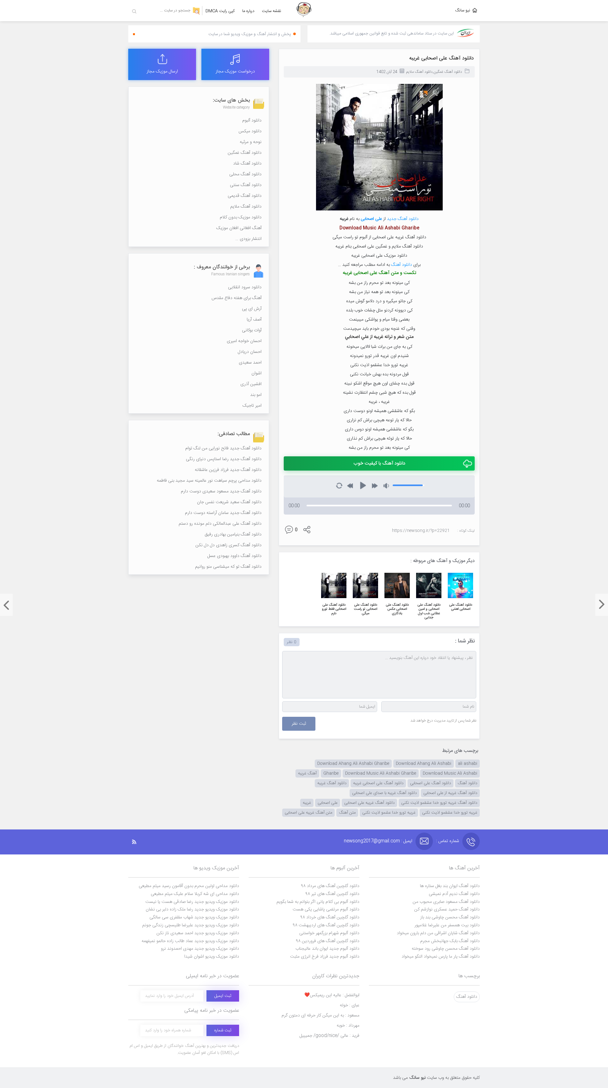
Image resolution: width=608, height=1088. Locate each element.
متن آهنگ (347, 812)
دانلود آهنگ (401, 265)
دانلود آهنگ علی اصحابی (430, 783)
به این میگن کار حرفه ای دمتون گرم (320, 1015)
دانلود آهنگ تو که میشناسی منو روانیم (228, 567)
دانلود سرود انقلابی (245, 287)
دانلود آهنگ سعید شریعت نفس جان (229, 502)
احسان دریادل (250, 352)
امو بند (256, 395)
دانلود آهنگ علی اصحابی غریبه (441, 58)
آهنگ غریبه (307, 773)
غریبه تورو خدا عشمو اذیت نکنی (388, 812)
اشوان (256, 373)
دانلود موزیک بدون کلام (241, 217)
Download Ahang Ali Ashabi (423, 763)
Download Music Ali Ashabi (450, 773)
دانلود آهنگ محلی (245, 174)
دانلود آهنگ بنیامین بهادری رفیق (233, 534)
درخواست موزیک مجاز (235, 71)
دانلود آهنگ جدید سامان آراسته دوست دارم (223, 513)
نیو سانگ (462, 10)
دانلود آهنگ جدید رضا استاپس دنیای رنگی (224, 459)
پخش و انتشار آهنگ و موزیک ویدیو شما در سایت (249, 34)
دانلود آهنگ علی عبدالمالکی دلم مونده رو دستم (220, 524)
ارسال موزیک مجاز (162, 71)
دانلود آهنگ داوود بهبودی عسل (234, 556)
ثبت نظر (299, 724)
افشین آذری (251, 384)
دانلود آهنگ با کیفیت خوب (379, 463)
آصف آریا (254, 319)
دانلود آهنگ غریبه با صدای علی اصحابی (384, 793)
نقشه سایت (271, 11)
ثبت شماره (222, 1030)
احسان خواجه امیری (244, 341)
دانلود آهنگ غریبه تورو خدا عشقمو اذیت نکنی (439, 802)
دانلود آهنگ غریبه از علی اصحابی (450, 793)
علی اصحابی (371, 219)
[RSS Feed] (137, 842)
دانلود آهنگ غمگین (448, 72)
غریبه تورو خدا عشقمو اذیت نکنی (449, 812)
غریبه (307, 802)
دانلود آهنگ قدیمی (245, 196)
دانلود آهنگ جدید (403, 219)
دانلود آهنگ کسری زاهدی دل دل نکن (228, 545)
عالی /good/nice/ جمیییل (329, 1036)
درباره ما (248, 11)
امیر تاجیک (252, 406)
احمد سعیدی (250, 362)
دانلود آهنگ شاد (247, 163)
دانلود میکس (250, 131)
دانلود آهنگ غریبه (331, 783)
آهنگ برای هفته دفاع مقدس (237, 298)
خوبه (348, 1025)
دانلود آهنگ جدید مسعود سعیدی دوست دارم (221, 491)
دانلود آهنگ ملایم (419, 72)
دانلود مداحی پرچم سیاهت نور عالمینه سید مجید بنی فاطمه (209, 481)
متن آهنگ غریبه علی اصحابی (308, 812)
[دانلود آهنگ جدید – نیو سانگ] (304, 10)
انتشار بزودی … (248, 239)
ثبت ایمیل (222, 995)
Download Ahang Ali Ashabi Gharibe (353, 763)
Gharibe (331, 773)
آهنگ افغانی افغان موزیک (239, 228)
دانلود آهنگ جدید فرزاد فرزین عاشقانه (228, 470)
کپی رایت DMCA (220, 11)
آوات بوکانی (252, 330)
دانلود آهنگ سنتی (246, 185)
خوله (349, 1005)
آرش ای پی (252, 309)
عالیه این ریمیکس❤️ (331, 995)
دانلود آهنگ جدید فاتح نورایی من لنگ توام (223, 448)
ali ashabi (467, 763)
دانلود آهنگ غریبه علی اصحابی (369, 802)
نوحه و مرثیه (251, 142)
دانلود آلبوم (252, 120)
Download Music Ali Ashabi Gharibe (380, 773)
